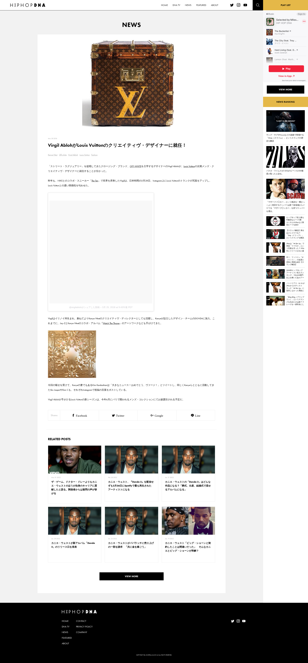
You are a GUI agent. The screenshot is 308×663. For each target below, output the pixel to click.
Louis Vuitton (85, 154)
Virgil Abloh (73, 154)
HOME (164, 5)
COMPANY (81, 632)
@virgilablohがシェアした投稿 (84, 307)
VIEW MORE (131, 576)
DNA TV (176, 5)
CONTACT (81, 621)
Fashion (94, 154)
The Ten (94, 180)
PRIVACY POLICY (84, 626)
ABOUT (214, 5)
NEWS (188, 5)
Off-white (63, 154)
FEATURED (201, 5)
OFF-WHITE (135, 166)
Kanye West (52, 154)
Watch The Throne (111, 323)
